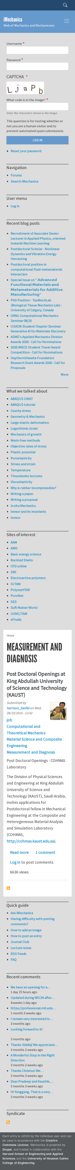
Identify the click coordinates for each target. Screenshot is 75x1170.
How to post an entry (26, 936)
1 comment (45, 852)
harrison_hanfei (18, 708)
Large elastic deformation (30, 422)
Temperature (21, 470)
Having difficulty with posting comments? (33, 921)
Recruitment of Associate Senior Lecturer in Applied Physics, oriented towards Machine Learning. (38, 238)
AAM (14, 542)
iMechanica (13, 19)
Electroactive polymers (28, 577)
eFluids (16, 619)
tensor (15, 517)
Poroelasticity (21, 458)
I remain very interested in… (32, 1018)
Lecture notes (21, 947)
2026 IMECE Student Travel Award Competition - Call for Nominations (36, 349)
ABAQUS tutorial (23, 404)
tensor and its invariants (28, 511)
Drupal (7, 1149)
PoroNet (17, 595)
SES (14, 601)
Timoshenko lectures (26, 476)
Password (13, 60)
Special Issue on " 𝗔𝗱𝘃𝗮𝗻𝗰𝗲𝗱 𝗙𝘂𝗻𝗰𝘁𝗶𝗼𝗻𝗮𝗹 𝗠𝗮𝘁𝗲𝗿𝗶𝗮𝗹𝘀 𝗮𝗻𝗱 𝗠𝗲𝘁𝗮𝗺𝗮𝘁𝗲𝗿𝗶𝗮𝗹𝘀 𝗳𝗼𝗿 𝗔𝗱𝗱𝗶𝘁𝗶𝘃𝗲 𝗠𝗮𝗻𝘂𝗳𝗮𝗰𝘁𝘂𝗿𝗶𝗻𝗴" (37, 287)
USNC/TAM (19, 613)
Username (14, 43)
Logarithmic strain (24, 428)
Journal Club (20, 941)
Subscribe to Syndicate (8, 1122)
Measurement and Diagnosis (31, 752)
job (9, 719)
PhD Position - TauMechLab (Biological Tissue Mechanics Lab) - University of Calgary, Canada (36, 305)
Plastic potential (23, 452)
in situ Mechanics (23, 505)
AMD (14, 548)
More (65, 374)
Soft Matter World (24, 607)
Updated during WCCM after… (33, 997)
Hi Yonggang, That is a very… (32, 1091)
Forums (16, 175)
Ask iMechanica (22, 913)
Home (10, 635)
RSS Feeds (18, 953)
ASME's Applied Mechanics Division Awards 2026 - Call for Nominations (36, 339)
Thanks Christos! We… (27, 1070)
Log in (15, 862)
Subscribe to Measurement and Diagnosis (8, 888)
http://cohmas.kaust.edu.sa (30, 841)
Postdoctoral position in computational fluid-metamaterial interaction (36, 269)
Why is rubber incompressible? (33, 487)
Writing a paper (22, 493)
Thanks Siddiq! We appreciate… (34, 1044)
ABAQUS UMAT (22, 398)
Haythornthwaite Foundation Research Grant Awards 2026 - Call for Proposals (38, 363)
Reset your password (26, 151)
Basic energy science (26, 554)
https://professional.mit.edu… (33, 1008)
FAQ (13, 959)
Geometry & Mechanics (28, 416)
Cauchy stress (21, 410)
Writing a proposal (24, 499)
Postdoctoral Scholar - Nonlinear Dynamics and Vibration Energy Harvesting (35, 254)
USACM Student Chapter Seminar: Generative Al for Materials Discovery (38, 329)
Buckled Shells (22, 560)
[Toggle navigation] (66, 21)
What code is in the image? (26, 100)
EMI (13, 572)
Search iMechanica (24, 181)
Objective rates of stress (29, 446)
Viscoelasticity (21, 481)
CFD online (19, 566)
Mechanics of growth (26, 434)
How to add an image (26, 930)
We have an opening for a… (31, 987)
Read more (19, 852)
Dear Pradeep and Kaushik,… (32, 1081)
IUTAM (16, 584)
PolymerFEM (20, 589)
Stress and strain (23, 464)
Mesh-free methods (25, 440)
